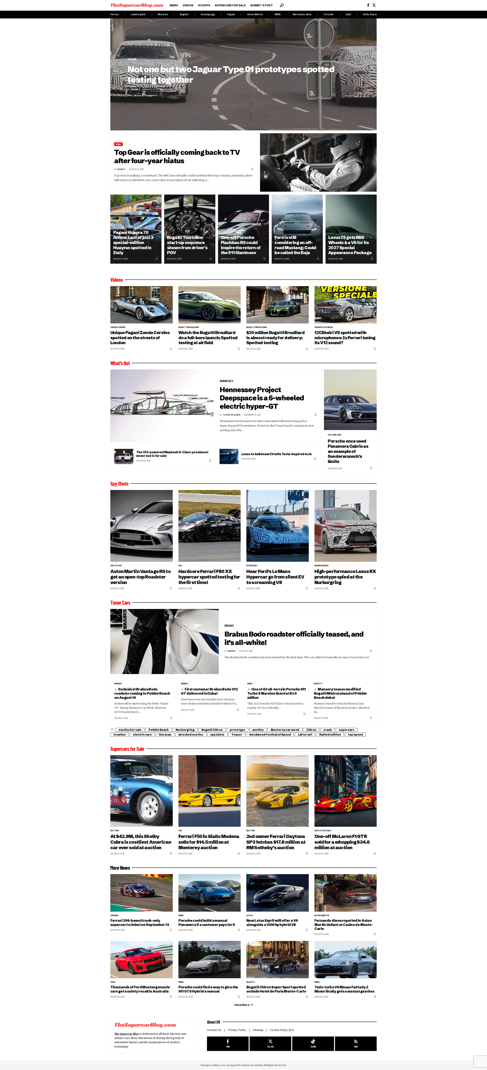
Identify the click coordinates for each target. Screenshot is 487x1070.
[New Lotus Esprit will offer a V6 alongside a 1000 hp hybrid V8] (277, 893)
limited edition (330, 734)
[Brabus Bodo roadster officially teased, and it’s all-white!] (164, 641)
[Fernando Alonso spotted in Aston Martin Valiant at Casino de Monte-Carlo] (345, 893)
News (118, 144)
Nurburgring (321, 565)
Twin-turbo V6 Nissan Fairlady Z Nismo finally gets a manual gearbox (344, 989)
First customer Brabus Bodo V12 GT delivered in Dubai (209, 691)
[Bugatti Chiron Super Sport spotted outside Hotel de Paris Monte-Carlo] (277, 959)
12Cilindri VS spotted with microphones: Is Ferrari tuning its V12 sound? (344, 337)
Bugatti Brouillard (188, 327)
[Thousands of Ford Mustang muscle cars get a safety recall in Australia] (141, 959)
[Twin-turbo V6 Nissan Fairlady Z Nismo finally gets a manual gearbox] (345, 959)
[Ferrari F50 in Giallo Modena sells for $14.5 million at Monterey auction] (209, 791)
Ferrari (114, 14)
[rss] (356, 1043)
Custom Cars (334, 434)
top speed (355, 734)
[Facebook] (368, 5)
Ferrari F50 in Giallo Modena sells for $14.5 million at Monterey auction (208, 842)
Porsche (328, 14)
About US (213, 1022)
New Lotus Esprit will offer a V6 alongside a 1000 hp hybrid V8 (272, 922)
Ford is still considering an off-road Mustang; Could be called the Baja (295, 245)
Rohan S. (136, 89)
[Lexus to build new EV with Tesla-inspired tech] (229, 456)
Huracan (165, 734)
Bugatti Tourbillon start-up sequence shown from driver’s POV (187, 245)
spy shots (217, 734)
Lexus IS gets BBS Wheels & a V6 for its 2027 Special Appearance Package (350, 245)
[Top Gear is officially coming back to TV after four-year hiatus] (318, 162)
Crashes (119, 734)
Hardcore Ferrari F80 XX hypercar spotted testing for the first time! (209, 577)
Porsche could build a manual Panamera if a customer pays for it (206, 922)
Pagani (231, 14)
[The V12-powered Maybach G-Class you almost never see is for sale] (123, 456)
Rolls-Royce (370, 14)
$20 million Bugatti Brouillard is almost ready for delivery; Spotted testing (275, 337)
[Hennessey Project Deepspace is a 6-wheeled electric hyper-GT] (162, 405)
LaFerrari (305, 734)
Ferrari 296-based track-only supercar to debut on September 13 (139, 922)
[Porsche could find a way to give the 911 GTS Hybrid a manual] (209, 959)
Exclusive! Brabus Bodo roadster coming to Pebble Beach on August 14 (142, 693)
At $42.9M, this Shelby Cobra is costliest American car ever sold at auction (140, 842)
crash (327, 730)
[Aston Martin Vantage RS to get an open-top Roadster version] (141, 526)
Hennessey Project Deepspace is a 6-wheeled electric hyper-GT (262, 397)
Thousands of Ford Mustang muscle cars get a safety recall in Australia (140, 989)
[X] (374, 5)
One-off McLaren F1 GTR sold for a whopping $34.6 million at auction (342, 842)
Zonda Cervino (118, 327)
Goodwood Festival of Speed (270, 734)
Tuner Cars (120, 602)
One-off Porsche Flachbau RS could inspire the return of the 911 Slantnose (241, 245)
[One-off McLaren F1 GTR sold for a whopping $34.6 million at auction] (345, 791)
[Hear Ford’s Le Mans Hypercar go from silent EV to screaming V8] (277, 526)
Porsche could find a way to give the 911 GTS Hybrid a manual (208, 989)
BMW (278, 14)
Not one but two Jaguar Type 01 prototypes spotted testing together (230, 74)
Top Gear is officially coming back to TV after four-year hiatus (177, 156)
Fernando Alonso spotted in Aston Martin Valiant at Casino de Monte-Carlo (343, 924)
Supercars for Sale (127, 748)
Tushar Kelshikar (231, 415)
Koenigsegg (208, 14)
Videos (116, 279)
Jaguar (131, 59)
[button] (282, 5)
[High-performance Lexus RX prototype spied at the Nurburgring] (345, 526)
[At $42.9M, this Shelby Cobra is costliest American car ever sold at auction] (141, 791)
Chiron (311, 730)
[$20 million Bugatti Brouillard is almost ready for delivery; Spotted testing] (277, 305)
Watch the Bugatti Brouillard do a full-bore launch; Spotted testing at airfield (207, 337)
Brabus (229, 625)
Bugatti (184, 14)
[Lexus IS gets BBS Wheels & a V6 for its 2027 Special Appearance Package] (351, 229)
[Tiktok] (313, 1043)
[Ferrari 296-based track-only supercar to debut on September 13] (141, 893)
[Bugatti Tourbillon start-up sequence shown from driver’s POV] (189, 229)
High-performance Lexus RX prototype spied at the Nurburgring (345, 577)
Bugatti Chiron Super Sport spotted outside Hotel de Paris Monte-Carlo (276, 989)
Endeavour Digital (252, 1065)
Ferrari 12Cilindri (323, 327)
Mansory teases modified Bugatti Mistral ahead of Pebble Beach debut (340, 693)
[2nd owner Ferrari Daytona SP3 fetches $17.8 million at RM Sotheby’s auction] (277, 791)
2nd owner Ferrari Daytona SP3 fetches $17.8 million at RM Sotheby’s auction (276, 842)
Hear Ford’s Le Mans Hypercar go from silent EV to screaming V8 (275, 577)
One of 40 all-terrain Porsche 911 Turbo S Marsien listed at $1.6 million (276, 693)
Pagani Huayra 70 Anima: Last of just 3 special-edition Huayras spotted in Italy (133, 242)
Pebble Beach (159, 730)
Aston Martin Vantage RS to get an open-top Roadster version (140, 577)
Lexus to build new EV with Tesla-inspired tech (276, 454)
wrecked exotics (190, 734)
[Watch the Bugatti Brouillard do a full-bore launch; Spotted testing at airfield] (209, 305)
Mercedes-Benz (302, 14)
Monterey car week (285, 730)
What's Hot (120, 363)
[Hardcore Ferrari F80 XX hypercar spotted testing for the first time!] (209, 526)
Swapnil (232, 651)
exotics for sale (130, 730)
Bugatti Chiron (212, 730)
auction (258, 730)
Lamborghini (138, 14)
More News (120, 867)
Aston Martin (255, 14)
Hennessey (226, 381)
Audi (348, 14)
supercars (346, 730)
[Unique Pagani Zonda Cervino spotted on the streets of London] (141, 305)
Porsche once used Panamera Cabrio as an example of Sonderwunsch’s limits (348, 451)
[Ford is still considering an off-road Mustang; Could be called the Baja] (297, 229)
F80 (180, 565)
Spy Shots (119, 483)
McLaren (163, 14)
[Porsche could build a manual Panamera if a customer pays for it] (209, 893)
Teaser (236, 734)
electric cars (142, 734)
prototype (116, 565)
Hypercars (251, 565)
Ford (112, 982)
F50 (180, 830)
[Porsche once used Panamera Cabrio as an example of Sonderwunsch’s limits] (350, 399)
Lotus (249, 915)
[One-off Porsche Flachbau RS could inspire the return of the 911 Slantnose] (243, 229)
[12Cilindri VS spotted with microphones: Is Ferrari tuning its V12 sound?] (345, 305)
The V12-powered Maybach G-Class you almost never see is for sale (172, 454)
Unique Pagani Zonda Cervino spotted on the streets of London (140, 337)
